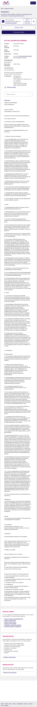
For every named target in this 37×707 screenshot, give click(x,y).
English (2, 703)
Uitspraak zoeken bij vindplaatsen (12, 626)
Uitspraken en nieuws (8, 8)
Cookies (14, 703)
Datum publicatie (7, 50)
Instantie (6, 43)
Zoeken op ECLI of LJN (10, 622)
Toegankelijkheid (20, 703)
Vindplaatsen (7, 76)
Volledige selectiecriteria (10, 657)
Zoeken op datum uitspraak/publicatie (13, 619)
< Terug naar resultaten (18, 32)
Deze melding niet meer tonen (27, 21)
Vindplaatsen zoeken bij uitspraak (12, 625)
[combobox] (18, 94)
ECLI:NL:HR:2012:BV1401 (25, 56)
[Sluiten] (34, 21)
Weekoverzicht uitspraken (10, 672)
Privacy (10, 703)
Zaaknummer (7, 53)
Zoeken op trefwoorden (10, 620)
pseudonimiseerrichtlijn (11, 23)
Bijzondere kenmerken (7, 64)
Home (2, 8)
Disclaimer (6, 705)
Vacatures (30, 703)
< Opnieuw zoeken (18, 27)
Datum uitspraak (6, 46)
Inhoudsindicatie (8, 68)
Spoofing (26, 703)
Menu (32, 3)
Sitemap (6, 703)
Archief (2, 705)
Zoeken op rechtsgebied (10, 623)
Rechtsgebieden (8, 60)
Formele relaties (6, 57)
